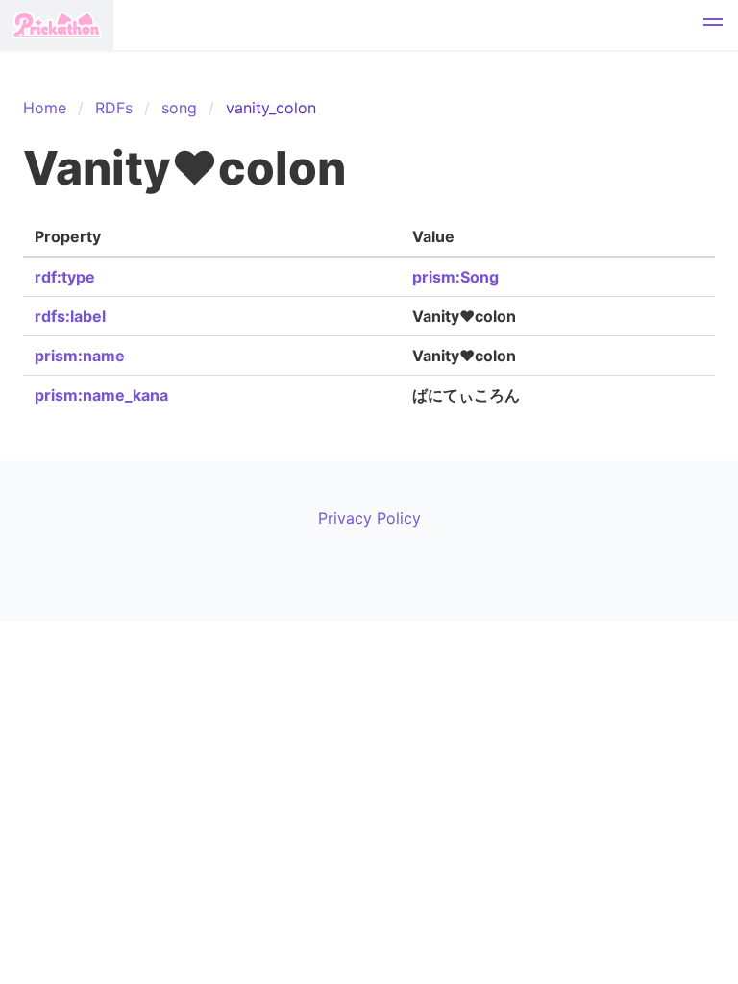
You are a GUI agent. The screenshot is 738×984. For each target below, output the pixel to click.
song (179, 107)
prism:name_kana (101, 395)
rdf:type (65, 276)
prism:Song (455, 276)
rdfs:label (70, 316)
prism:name (80, 355)
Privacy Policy (369, 518)
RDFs (114, 107)
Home (44, 107)
